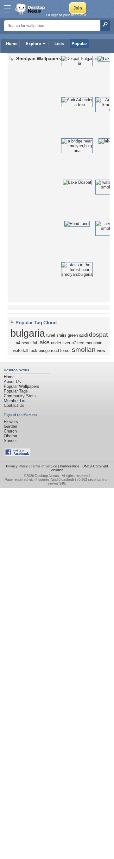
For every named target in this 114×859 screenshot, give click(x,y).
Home (11, 43)
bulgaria (27, 333)
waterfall (20, 350)
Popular (79, 43)
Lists (59, 43)
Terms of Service (44, 466)
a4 (18, 342)
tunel (50, 335)
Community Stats (20, 395)
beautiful (29, 342)
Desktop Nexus (47, 476)
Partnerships (69, 466)
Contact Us (14, 405)
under (56, 342)
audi (83, 335)
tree (80, 342)
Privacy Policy (17, 466)
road (55, 350)
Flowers (11, 421)
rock (33, 350)
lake (44, 342)
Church (10, 431)
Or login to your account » (66, 15)
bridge (44, 350)
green (73, 335)
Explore (33, 43)
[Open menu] (7, 9)
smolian (84, 350)
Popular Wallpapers (21, 386)
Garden (10, 426)
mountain (94, 342)
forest (65, 350)
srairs (61, 335)
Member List (15, 400)
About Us (12, 381)
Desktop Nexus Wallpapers (30, 9)
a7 (74, 342)
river (66, 342)
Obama (10, 435)
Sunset (10, 440)
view (101, 350)
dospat (98, 334)
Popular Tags (16, 391)
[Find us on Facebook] (17, 455)
